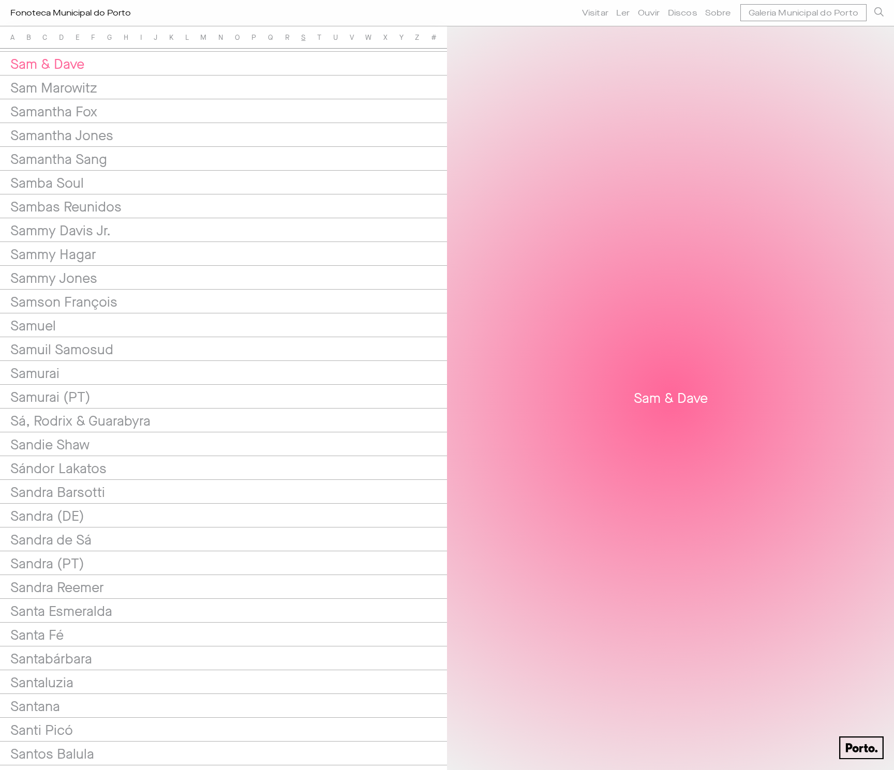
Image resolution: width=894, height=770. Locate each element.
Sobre (718, 12)
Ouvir (649, 12)
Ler (623, 12)
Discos (682, 12)
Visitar (595, 12)
